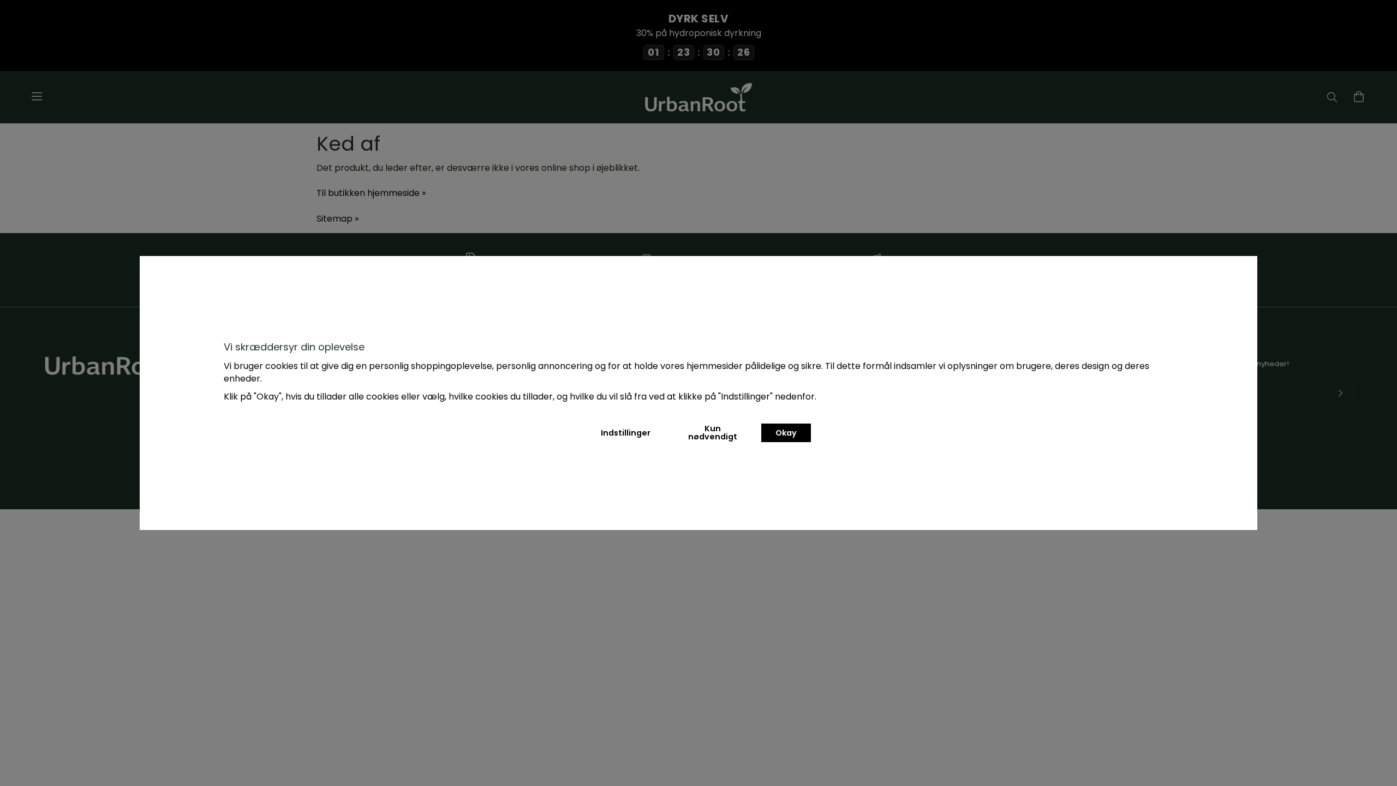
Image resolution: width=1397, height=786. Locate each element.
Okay (786, 432)
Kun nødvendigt (712, 432)
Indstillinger (625, 432)
